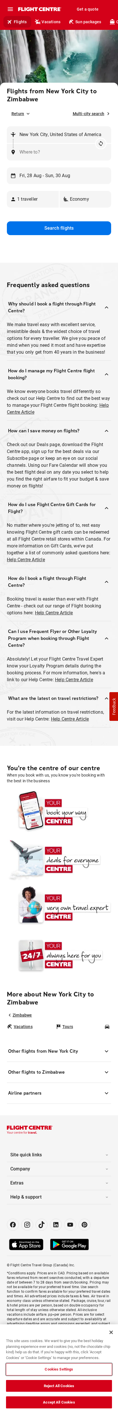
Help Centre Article (26, 559)
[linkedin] (56, 1225)
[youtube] (70, 1225)
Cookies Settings (59, 1369)
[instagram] (27, 1225)
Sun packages (88, 22)
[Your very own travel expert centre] (59, 907)
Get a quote (88, 9)
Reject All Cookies (59, 1386)
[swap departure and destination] (101, 143)
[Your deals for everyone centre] (59, 859)
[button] (33, 199)
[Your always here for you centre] (59, 955)
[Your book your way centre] (59, 812)
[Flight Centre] (39, 9)
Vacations (51, 22)
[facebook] (13, 1225)
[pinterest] (84, 1225)
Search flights (59, 228)
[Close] (111, 1332)
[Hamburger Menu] (10, 9)
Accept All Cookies (59, 1402)
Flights (20, 22)
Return (17, 113)
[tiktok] (42, 1225)
